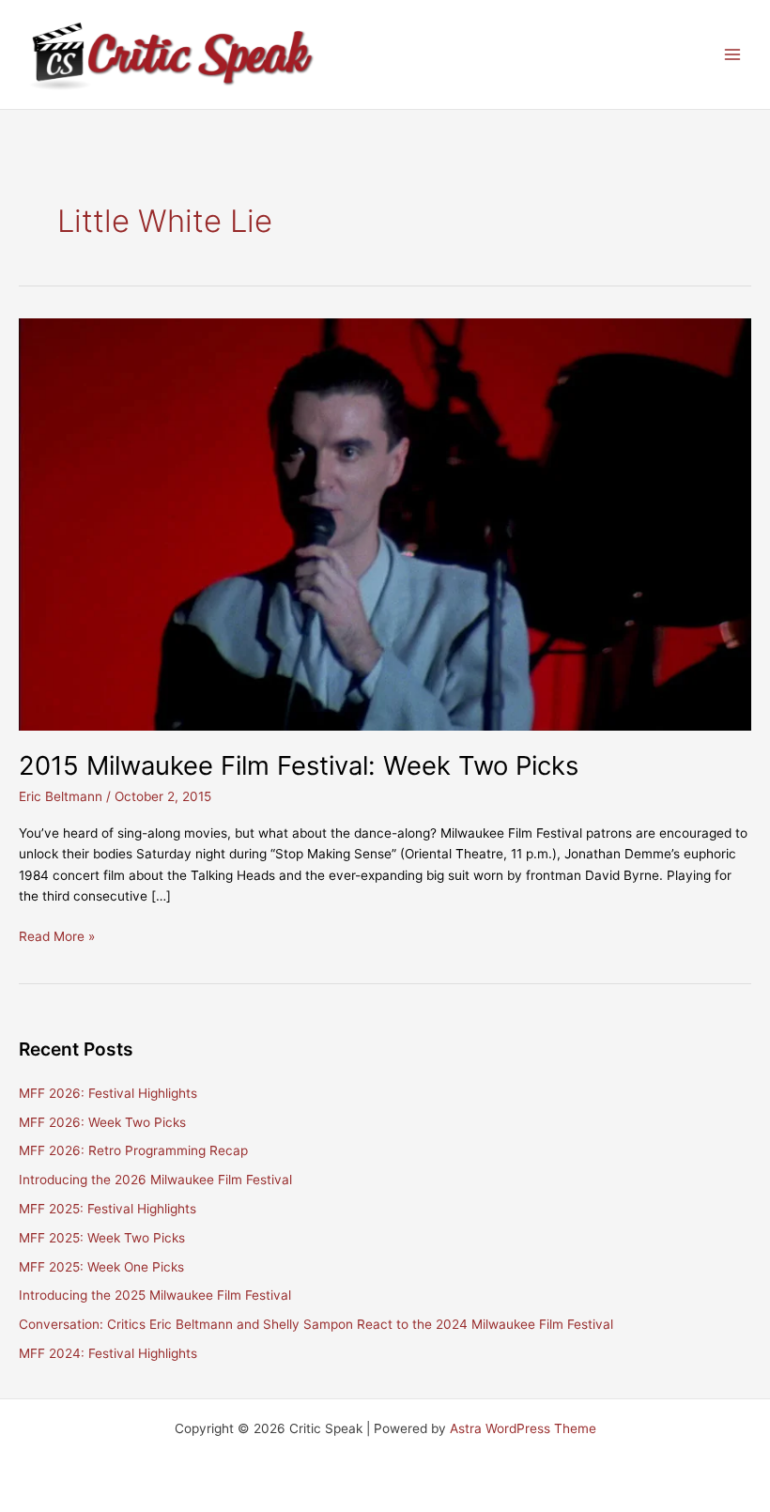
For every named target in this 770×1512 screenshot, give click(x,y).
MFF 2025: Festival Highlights (107, 1208)
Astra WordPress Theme (523, 1428)
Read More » (57, 938)
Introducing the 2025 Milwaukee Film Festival (155, 1295)
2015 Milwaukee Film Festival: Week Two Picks (298, 765)
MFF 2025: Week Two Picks (102, 1237)
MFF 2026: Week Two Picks (102, 1122)
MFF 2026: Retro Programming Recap (133, 1150)
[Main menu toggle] (733, 55)
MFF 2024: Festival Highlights (108, 1353)
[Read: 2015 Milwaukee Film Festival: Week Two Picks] (385, 523)
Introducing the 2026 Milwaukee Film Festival (155, 1179)
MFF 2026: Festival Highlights (108, 1093)
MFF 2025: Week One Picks (101, 1266)
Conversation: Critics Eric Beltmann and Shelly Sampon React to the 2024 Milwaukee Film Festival (316, 1324)
